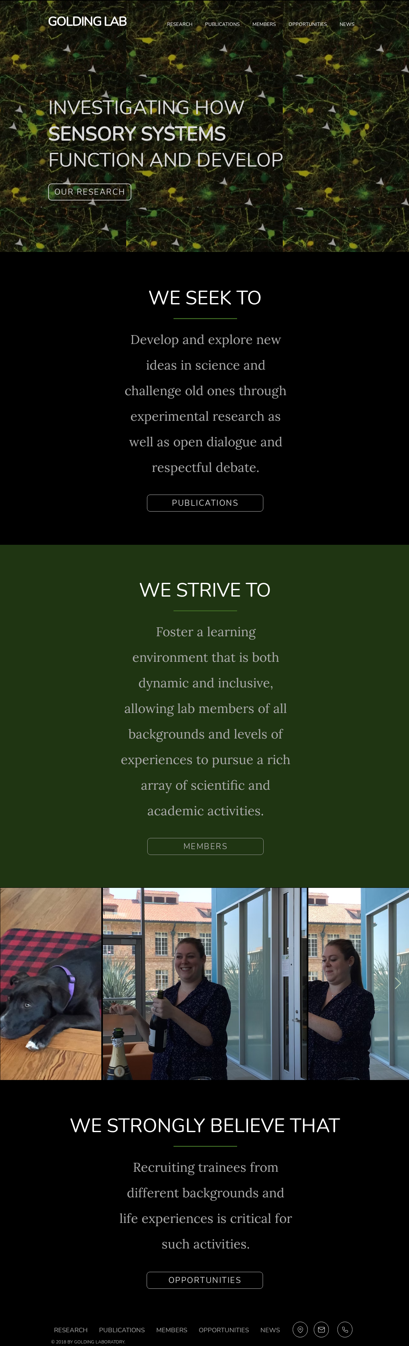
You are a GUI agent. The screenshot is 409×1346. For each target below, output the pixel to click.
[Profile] (300, 1329)
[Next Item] (398, 983)
